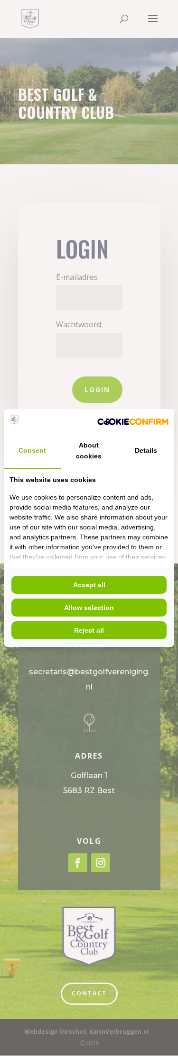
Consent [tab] (32, 450)
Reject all (89, 630)
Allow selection (89, 607)
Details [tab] (146, 450)
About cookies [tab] (89, 450)
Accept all (89, 585)
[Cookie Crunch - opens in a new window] (133, 421)
